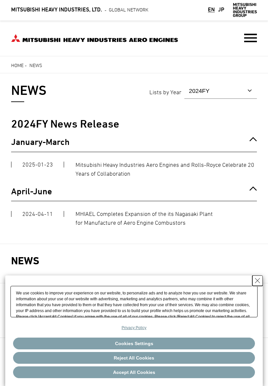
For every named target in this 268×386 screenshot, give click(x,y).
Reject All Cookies (134, 357)
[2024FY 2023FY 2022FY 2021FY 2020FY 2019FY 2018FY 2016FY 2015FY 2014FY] (220, 91)
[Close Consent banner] (257, 280)
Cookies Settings (134, 343)
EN (211, 10)
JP (221, 10)
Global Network (79, 9)
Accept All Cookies (134, 372)
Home (17, 65)
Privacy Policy (134, 327)
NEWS (25, 260)
